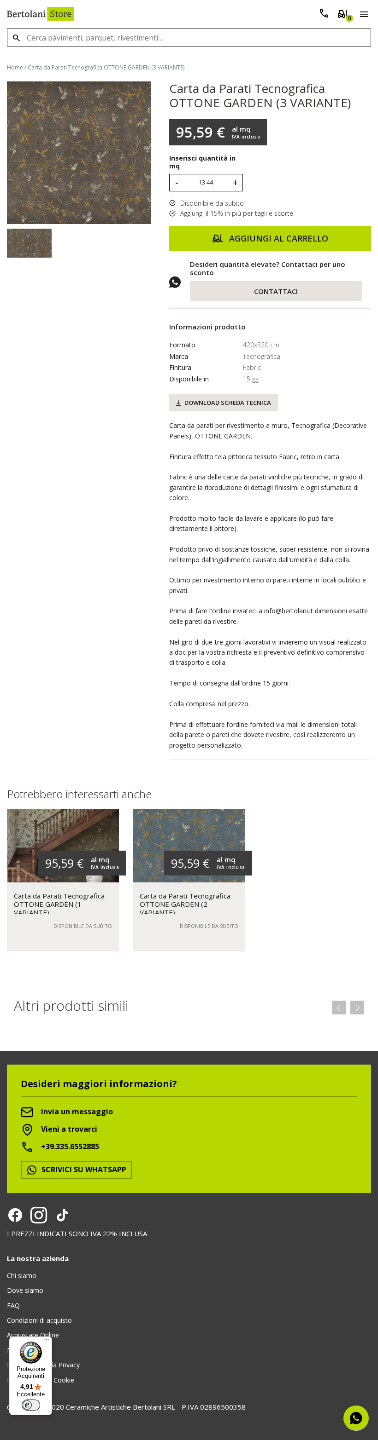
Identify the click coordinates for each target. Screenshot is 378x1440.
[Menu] (362, 16)
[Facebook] (15, 1215)
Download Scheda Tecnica (227, 402)
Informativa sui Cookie (40, 1380)
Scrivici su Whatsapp (83, 1169)
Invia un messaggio (76, 1111)
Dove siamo (25, 1290)
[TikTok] (62, 1215)
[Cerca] (16, 37)
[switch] (31, 1405)
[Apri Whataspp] (356, 1418)
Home (15, 67)
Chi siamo (21, 1275)
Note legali (23, 1350)
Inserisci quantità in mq (202, 162)
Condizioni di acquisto (39, 1320)
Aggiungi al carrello (277, 238)
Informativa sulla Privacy (43, 1364)
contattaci (276, 291)
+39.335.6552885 (69, 1146)
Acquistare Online (33, 1335)
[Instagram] (38, 1215)
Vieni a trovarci (68, 1129)
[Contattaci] (324, 15)
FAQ (13, 1305)
